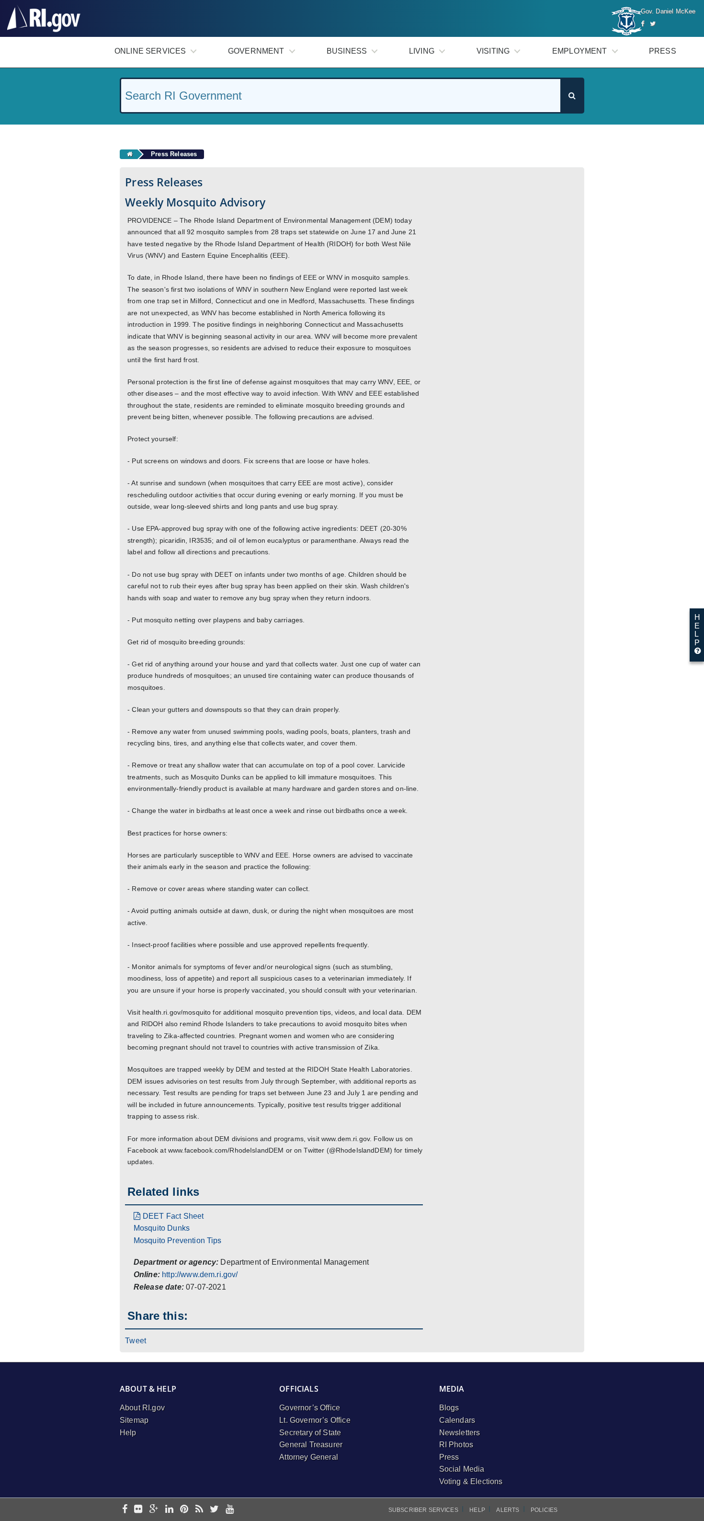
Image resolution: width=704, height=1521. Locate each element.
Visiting (493, 51)
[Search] (571, 95)
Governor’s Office (309, 1408)
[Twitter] (653, 23)
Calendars (457, 1420)
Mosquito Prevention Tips (178, 1240)
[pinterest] (184, 1510)
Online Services (150, 51)
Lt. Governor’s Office (314, 1420)
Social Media (462, 1469)
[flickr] (138, 1510)
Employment (579, 51)
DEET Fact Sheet (173, 1216)
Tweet (135, 1341)
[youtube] (230, 1510)
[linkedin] (169, 1510)
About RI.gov (142, 1408)
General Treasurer (310, 1445)
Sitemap (134, 1420)
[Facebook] (642, 23)
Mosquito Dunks (162, 1228)
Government (256, 51)
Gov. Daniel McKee (668, 11)
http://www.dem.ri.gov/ (200, 1274)
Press (662, 51)
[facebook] (124, 1510)
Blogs (449, 1408)
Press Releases (174, 154)
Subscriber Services (423, 1510)
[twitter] (214, 1510)
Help (128, 1433)
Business (347, 51)
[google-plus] (154, 1510)
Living (421, 51)
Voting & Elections (471, 1481)
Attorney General (308, 1457)
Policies (544, 1510)
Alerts (507, 1510)
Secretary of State (310, 1433)
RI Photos (456, 1445)
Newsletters (459, 1433)
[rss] (199, 1510)
